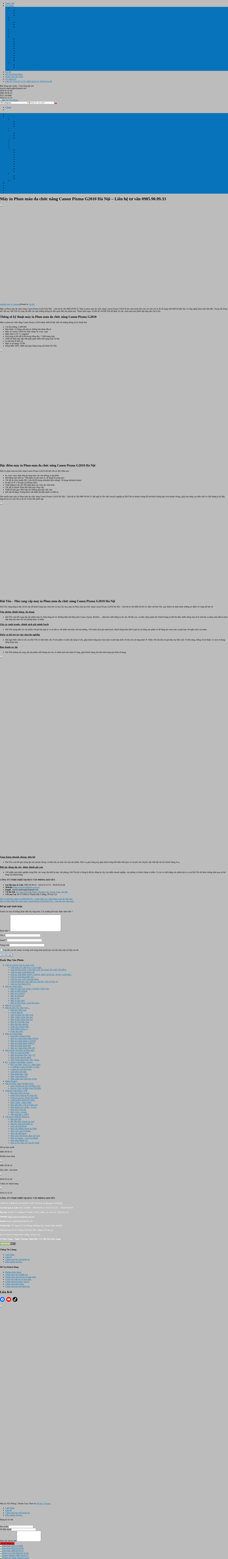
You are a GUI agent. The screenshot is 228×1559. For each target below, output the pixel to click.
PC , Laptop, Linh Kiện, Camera (19, 1062)
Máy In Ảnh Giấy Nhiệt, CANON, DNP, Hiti (30, 989)
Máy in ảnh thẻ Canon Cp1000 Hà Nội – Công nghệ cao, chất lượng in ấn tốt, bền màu (36, 899)
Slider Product (11, 1081)
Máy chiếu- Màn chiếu (25, 55)
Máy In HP (15, 20)
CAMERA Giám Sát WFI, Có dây (25, 1067)
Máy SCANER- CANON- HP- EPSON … (29, 32)
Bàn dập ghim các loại (20, 1093)
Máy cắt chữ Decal (18, 1133)
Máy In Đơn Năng (23, 13)
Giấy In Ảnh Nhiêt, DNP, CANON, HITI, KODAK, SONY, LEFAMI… (41, 974)
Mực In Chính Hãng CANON (23, 1041)
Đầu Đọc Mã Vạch (19, 1010)
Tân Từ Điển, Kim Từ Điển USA (19, 1083)
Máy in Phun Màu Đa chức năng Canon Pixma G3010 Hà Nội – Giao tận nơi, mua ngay (37, 901)
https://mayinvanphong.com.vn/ (26, 887)
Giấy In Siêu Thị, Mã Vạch (22, 1015)
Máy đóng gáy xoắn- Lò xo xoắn (29, 58)
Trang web (4, 945)
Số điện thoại (5, 1529)
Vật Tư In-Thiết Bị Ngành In (17, 1117)
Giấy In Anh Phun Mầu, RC (22, 977)
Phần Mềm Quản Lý (19, 1029)
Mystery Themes (44, 1503)
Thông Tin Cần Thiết (14, 77)
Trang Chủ (9, 3)
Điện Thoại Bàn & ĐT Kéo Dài (24, 1095)
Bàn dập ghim (22, 48)
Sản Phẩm (9, 5)
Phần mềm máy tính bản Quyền (24, 1079)
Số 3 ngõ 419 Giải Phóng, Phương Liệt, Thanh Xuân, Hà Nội (42, 892)
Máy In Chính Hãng (13, 986)
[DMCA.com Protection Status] (8, 1244)
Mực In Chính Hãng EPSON (23, 1043)
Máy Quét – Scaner (19, 1112)
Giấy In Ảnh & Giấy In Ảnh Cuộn (19, 965)
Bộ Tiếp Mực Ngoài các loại (22, 1121)
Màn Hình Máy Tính (19, 1074)
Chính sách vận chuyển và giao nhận (20, 1277)
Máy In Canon (17, 8)
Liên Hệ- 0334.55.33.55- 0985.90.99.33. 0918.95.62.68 (28, 81)
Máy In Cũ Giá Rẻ (13, 1005)
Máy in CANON (18, 993)
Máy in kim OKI (18, 1000)
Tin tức (8, 72)
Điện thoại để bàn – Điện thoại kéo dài (32, 53)
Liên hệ (8, 1257)
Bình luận (5, 931)
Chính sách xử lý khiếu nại (16, 1274)
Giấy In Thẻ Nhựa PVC (21, 984)
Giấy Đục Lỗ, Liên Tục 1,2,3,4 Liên (26, 967)
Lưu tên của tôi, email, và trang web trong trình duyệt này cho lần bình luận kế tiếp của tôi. (41, 950)
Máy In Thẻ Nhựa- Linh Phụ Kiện (25, 1003)
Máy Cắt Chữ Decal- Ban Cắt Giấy (25, 1136)
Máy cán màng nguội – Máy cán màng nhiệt (34, 43)
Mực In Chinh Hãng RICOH (23, 1048)
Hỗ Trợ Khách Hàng (14, 74)
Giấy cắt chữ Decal (19, 1126)
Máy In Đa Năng (23, 10)
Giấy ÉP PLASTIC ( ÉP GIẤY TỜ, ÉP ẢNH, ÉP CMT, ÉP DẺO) (44, 67)
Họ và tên (4, 1526)
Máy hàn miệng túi (24, 51)
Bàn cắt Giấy (16, 1119)
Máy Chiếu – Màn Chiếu (21, 1102)
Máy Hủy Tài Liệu (18, 1109)
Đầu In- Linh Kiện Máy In (22, 1124)
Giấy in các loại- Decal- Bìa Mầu (24, 1098)
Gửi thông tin (8, 1543)
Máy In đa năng (22, 24)
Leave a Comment (12, 304)
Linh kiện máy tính (18, 1072)
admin (2, 304)
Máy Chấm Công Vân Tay (22, 1017)
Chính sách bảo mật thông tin (17, 1259)
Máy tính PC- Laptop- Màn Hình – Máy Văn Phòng (32, 69)
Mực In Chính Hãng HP (21, 1046)
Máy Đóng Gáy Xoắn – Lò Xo (24, 1107)
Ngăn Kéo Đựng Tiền (20, 1027)
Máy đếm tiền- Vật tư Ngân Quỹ (24, 1105)
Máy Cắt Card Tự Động (21, 1131)
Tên (2, 935)
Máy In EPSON (17, 17)
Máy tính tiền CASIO (20, 1114)
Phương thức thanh (13, 1272)
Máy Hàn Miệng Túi (19, 1140)
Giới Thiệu (9, 1255)
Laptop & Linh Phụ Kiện (21, 1069)
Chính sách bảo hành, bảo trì (17, 1282)
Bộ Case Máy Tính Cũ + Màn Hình (25, 1064)
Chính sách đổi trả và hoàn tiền (18, 1279)
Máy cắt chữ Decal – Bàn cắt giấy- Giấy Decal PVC (38, 46)
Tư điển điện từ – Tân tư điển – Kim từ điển (34, 39)
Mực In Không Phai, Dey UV (23, 1055)
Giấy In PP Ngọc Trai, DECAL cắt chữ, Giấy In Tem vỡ (34, 982)
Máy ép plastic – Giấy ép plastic (29, 41)
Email (3, 940)
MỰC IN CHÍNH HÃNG (21, 34)
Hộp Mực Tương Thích (20, 1036)
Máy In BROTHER (19, 29)
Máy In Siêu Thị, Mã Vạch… (17, 1008)
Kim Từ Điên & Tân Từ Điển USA (25, 1086)
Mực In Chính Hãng (13, 1034)
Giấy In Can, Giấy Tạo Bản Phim (25, 979)
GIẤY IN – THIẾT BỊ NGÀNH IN (26, 62)
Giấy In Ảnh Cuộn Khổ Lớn (28, 65)
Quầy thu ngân (17, 1031)
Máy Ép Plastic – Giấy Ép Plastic (24, 1138)
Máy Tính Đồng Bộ (19, 1076)
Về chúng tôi (10, 79)
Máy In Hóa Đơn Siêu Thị (22, 1019)
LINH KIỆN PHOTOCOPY (23, 1100)
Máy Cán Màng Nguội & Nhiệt (24, 1128)
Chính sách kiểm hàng (14, 1284)
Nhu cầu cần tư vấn (8, 1541)
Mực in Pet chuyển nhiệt (21, 1057)
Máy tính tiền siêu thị (19, 1024)
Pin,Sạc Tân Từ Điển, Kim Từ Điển (26, 1088)
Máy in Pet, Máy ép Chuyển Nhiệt (25, 1143)
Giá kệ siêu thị (17, 1012)
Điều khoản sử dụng (13, 1262)
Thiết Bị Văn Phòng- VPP (22, 36)
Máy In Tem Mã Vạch (20, 1022)
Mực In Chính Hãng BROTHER (24, 1038)
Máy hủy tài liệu (22, 60)
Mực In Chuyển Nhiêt (20, 1053)
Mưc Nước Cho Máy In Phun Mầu (19, 1050)
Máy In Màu (21, 15)
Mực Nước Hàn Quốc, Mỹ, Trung (25, 1060)
